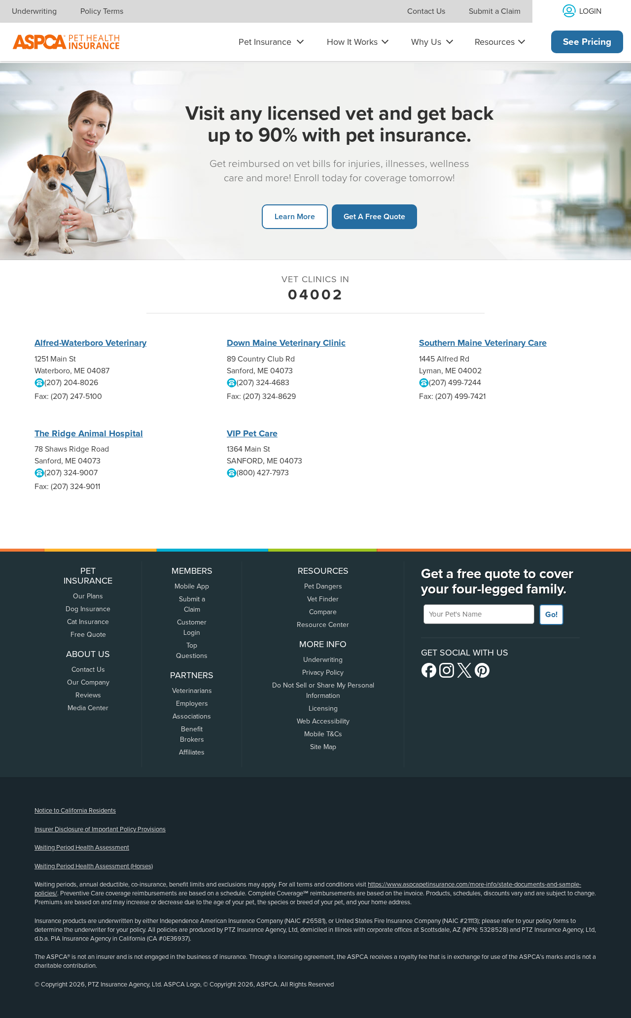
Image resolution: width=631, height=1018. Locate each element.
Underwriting (34, 11)
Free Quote (88, 634)
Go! (551, 615)
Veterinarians (192, 691)
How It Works (352, 41)
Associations (192, 716)
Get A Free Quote (374, 216)
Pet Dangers (323, 586)
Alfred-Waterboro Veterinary (90, 342)
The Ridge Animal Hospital (89, 433)
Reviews (88, 695)
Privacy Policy (323, 672)
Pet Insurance (265, 41)
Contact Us (426, 11)
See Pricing (587, 41)
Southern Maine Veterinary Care (483, 342)
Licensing (323, 708)
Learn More (295, 216)
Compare (323, 612)
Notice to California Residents (75, 811)
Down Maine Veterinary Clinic (286, 342)
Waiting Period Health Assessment (82, 848)
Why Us (426, 41)
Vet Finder (323, 599)
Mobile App (192, 586)
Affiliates (192, 752)
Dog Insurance (88, 609)
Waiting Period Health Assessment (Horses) (94, 866)
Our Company (88, 682)
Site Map (323, 747)
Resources (495, 41)
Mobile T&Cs (323, 734)
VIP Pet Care (252, 433)
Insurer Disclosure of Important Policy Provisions (100, 829)
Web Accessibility (323, 721)
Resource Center (323, 625)
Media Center (88, 708)
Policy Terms (101, 11)
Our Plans (88, 596)
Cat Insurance (88, 622)
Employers (192, 703)
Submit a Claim (495, 11)
